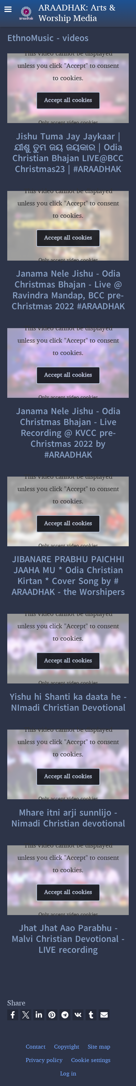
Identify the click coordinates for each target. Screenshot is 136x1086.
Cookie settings (91, 1060)
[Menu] (12, 10)
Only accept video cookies (68, 122)
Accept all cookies (68, 100)
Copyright (66, 1047)
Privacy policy (44, 1060)
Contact (35, 1047)
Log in (68, 1074)
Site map (99, 1047)
